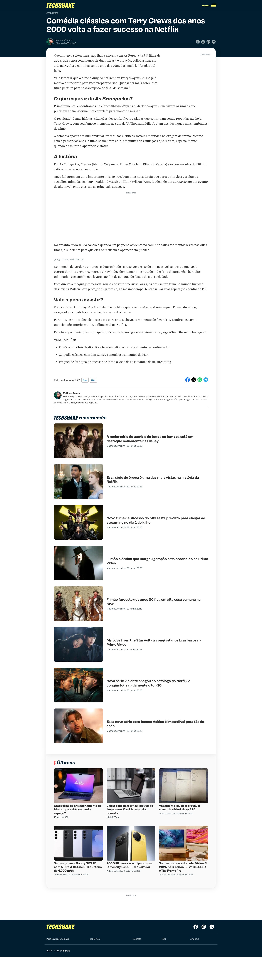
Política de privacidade (57, 938)
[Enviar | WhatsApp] (208, 42)
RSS (164, 938)
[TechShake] (60, 5)
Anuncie (194, 938)
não (93, 380)
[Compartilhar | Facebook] (198, 42)
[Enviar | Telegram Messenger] (214, 42)
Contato (137, 938)
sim (85, 380)
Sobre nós (95, 938)
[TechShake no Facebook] (195, 927)
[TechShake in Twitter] (212, 927)
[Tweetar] (203, 42)
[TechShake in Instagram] (204, 927)
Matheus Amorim (72, 393)
